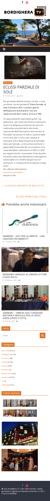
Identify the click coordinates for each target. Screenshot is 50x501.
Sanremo (5, 377)
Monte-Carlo (6, 373)
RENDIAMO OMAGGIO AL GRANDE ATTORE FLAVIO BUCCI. (25, 276)
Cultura (4, 362)
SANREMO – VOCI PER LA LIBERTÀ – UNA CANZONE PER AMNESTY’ (24, 237)
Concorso (5, 358)
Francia (4, 366)
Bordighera (5, 354)
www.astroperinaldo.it (13, 172)
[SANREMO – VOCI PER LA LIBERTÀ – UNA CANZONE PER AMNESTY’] (24, 210)
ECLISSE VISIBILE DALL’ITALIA (32, 196)
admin (21, 96)
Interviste (5, 369)
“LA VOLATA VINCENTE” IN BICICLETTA (22, 185)
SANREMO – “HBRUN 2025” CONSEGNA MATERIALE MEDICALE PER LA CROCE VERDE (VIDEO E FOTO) (23, 315)
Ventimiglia (5, 385)
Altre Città (7, 83)
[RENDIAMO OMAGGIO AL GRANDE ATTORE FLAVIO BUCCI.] (24, 248)
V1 (2, 381)
